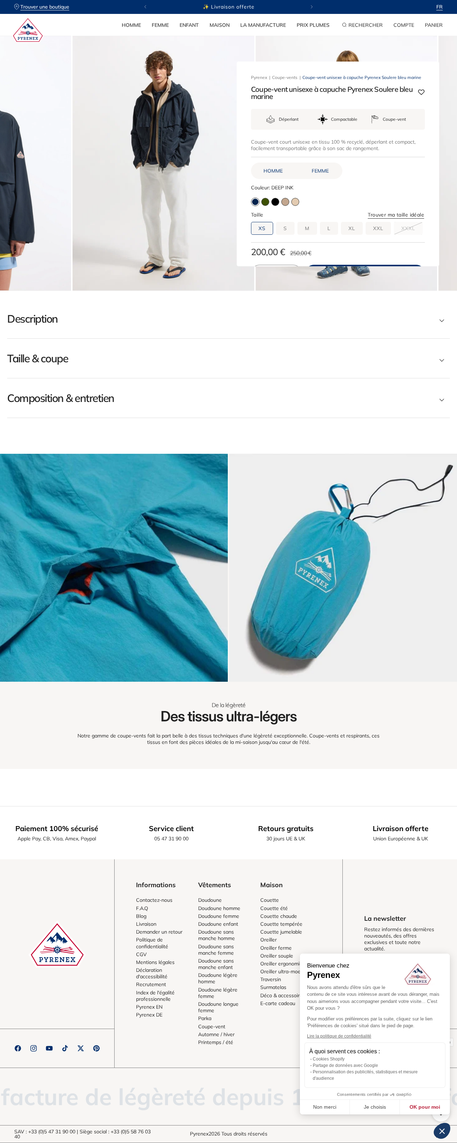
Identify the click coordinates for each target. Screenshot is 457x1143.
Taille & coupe (37, 358)
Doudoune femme (218, 916)
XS (262, 228)
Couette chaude (278, 916)
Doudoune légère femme (217, 993)
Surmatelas (273, 987)
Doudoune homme (219, 908)
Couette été (274, 908)
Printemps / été (215, 1042)
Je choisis (375, 1107)
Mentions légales (155, 962)
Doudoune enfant (218, 924)
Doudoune (210, 900)
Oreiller (268, 939)
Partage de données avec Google (345, 1065)
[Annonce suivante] (312, 7)
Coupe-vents (284, 77)
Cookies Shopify (329, 1059)
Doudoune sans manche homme (216, 935)
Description (32, 318)
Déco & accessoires (282, 995)
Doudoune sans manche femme (216, 949)
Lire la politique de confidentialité (339, 1036)
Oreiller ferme (276, 948)
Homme (131, 25)
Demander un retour (159, 932)
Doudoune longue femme (218, 1007)
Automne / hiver (216, 1034)
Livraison (146, 924)
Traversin (270, 979)
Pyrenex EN (149, 1007)
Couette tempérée (281, 924)
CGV (141, 954)
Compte (403, 25)
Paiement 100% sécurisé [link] (56, 828)
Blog (141, 916)
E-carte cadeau (277, 1003)
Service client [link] (171, 828)
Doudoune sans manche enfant (216, 964)
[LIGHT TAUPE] (285, 202)
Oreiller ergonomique (284, 963)
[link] (114, 568)
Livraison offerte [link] (400, 828)
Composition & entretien (60, 398)
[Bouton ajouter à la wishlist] (421, 93)
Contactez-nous (154, 900)
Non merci (324, 1107)
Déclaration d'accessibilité (151, 973)
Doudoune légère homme (217, 978)
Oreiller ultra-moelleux (285, 971)
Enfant (189, 25)
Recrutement (151, 984)
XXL (378, 228)
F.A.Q (142, 908)
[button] (131, 25)
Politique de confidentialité (152, 942)
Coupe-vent (211, 1026)
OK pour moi (425, 1107)
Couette (269, 900)
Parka (204, 1018)
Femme (160, 25)
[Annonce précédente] (145, 7)
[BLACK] (275, 202)
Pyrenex (259, 77)
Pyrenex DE (149, 1015)
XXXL (412, 230)
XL (351, 228)
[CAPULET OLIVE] (265, 202)
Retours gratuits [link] (285, 828)
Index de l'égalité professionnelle (155, 995)
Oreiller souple (276, 956)
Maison (220, 25)
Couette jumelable (281, 932)
